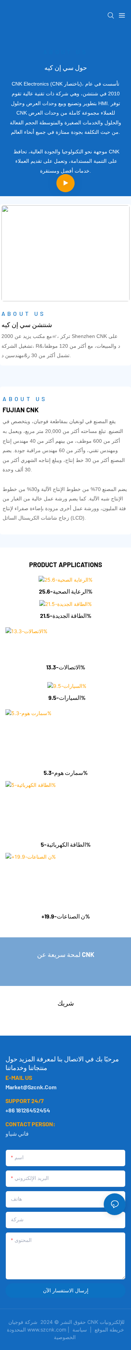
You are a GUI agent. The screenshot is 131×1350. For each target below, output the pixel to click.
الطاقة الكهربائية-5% (66, 844)
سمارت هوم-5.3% (66, 772)
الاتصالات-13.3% (65, 667)
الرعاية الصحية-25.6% (65, 591)
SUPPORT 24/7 (24, 1100)
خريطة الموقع (97, 1329)
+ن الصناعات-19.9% (65, 916)
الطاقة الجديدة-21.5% (65, 615)
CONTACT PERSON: (30, 1123)
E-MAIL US (18, 1077)
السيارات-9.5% (67, 697)
